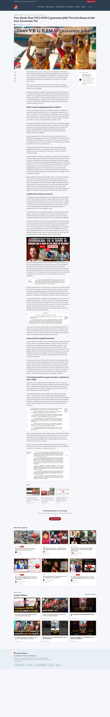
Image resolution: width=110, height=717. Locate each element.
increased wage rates (40, 291)
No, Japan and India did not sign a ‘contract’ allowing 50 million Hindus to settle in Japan (82, 577)
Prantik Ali (19, 552)
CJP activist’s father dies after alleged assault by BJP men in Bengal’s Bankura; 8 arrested (26, 638)
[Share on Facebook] (15, 72)
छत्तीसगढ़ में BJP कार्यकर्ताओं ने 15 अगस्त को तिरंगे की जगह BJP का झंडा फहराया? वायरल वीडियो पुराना (82, 638)
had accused (66, 123)
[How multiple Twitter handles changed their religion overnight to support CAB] (62, 491)
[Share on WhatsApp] (15, 78)
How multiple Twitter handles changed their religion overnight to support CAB (62, 499)
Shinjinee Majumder (20, 24)
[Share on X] (15, 75)
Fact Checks (40, 6)
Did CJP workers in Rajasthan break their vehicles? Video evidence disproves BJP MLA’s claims (82, 550)
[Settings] (95, 7)
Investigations (60, 6)
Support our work (91, 1)
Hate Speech (69, 6)
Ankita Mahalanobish (21, 581)
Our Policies (30, 664)
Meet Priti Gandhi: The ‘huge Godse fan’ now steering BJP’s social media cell (55, 577)
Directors (58, 664)
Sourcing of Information (40, 664)
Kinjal (46, 551)
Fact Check (20, 14)
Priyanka (80, 553)
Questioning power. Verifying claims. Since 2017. (25, 1)
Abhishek (76, 553)
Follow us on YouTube (90, 594)
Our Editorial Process (19, 664)
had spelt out (38, 138)
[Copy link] (15, 81)
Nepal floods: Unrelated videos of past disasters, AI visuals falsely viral (25, 549)
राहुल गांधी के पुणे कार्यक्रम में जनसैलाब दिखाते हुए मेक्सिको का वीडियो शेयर (82, 615)
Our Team (51, 664)
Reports (77, 6)
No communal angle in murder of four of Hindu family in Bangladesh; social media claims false (26, 578)
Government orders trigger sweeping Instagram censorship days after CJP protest (26, 615)
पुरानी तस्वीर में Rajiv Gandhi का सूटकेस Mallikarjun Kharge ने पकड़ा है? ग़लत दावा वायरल (55, 638)
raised (36, 197)
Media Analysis (50, 6)
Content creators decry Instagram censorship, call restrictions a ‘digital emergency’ (54, 615)
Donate (83, 6)
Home (15, 14)
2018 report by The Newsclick (49, 162)
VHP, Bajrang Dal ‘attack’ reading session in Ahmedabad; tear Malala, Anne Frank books (54, 549)
